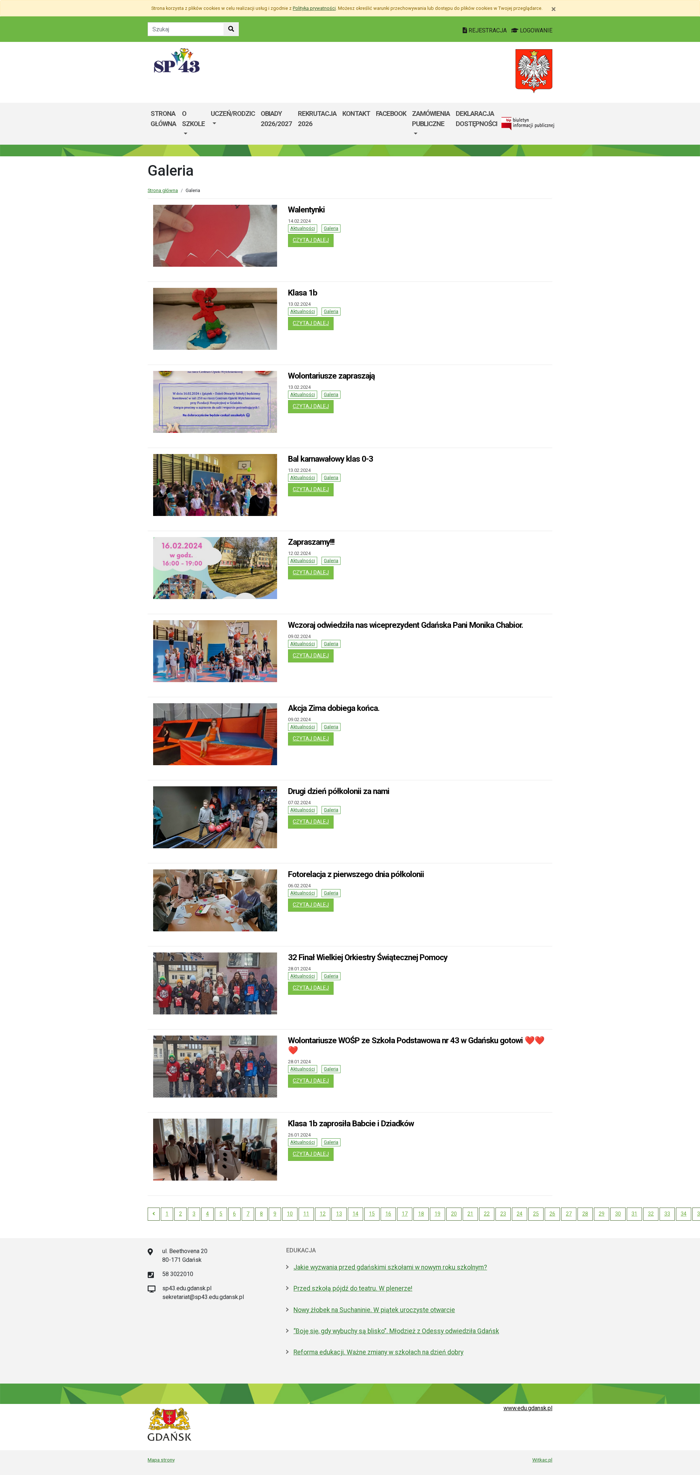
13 (339, 1214)
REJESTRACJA (487, 30)
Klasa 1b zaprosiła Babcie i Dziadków (351, 1123)
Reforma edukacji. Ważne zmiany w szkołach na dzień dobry (378, 1352)
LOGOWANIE (535, 30)
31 (634, 1214)
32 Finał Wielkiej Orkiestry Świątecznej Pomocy (367, 957)
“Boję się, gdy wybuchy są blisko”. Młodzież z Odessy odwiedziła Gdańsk (396, 1331)
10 (290, 1214)
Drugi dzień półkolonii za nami (338, 791)
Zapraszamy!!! (311, 542)
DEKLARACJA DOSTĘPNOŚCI (476, 119)
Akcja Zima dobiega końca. (334, 708)
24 (519, 1214)
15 (372, 1214)
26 (552, 1214)
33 (667, 1214)
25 (536, 1214)
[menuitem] (193, 124)
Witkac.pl (542, 1460)
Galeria (331, 228)
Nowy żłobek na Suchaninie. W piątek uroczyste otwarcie (374, 1310)
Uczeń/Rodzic (233, 113)
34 (684, 1214)
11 (306, 1214)
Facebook (391, 113)
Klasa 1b (302, 292)
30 (618, 1214)
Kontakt (356, 113)
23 (503, 1214)
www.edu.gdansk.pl (527, 1408)
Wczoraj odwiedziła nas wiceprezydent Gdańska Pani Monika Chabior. (405, 625)
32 (651, 1214)
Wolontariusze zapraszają (331, 375)
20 (454, 1214)
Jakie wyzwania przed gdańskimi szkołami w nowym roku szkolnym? (390, 1267)
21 (470, 1214)
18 (421, 1214)
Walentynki (306, 209)
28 (585, 1214)
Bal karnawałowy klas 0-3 (330, 458)
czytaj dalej (313, 240)
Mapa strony (161, 1460)
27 (569, 1214)
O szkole (193, 119)
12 (323, 1214)
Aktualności (302, 228)
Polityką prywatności (314, 8)
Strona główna (163, 119)
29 (601, 1214)
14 (355, 1214)
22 (487, 1214)
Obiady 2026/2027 (276, 119)
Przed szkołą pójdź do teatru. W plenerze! (352, 1288)
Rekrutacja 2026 (317, 119)
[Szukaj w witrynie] (231, 29)
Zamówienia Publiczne (431, 119)
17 (405, 1214)
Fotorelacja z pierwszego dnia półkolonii (356, 874)
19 (437, 1214)
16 (388, 1214)
